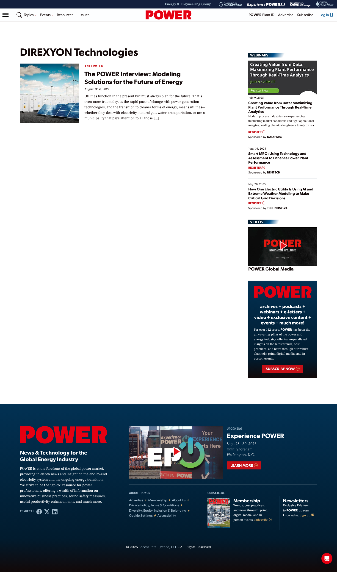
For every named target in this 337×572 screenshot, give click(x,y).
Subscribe (261, 520)
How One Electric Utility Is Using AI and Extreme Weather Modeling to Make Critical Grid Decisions (280, 193)
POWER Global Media (271, 269)
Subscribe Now (280, 368)
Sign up (305, 515)
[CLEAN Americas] (325, 4)
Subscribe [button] (305, 14)
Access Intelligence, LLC (157, 547)
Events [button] (45, 14)
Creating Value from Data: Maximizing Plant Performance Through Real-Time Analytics (280, 107)
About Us (179, 500)
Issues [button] (85, 14)
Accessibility (166, 515)
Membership (157, 500)
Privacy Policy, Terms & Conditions (154, 505)
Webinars (259, 55)
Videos (256, 222)
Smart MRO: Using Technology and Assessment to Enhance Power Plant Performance (278, 158)
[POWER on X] (47, 511)
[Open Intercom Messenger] (326, 558)
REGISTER (255, 132)
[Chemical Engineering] (230, 4)
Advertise (285, 14)
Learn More (242, 465)
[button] (5, 15)
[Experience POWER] (266, 4)
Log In (325, 14)
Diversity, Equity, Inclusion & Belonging (157, 510)
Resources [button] (65, 14)
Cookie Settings (141, 515)
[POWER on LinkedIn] (54, 511)
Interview (93, 66)
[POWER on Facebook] (39, 511)
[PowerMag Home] (168, 15)
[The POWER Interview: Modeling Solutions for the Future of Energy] (49, 92)
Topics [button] (29, 14)
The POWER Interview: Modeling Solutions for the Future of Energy (133, 77)
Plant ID (261, 14)
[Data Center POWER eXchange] (300, 4)
